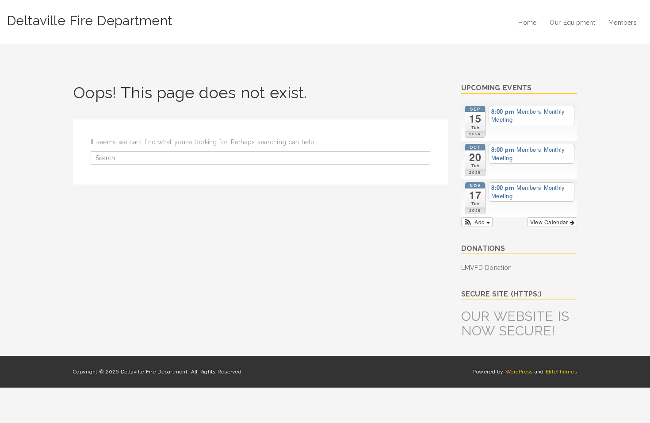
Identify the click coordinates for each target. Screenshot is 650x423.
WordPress (519, 372)
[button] (477, 222)
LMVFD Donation (486, 267)
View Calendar (550, 222)
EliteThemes (561, 372)
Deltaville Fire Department (89, 20)
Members (622, 22)
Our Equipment (572, 22)
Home (527, 22)
